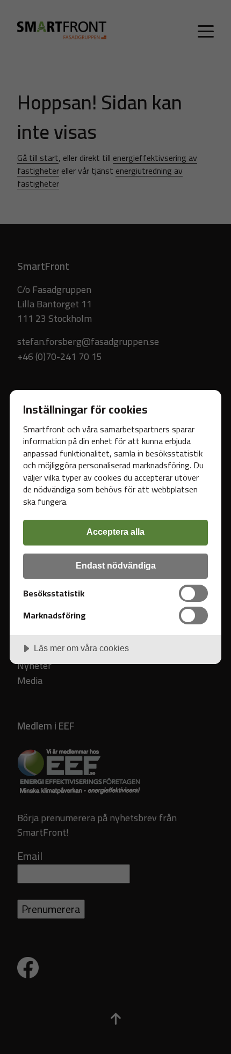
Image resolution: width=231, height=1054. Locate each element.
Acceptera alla (115, 531)
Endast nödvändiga (116, 565)
